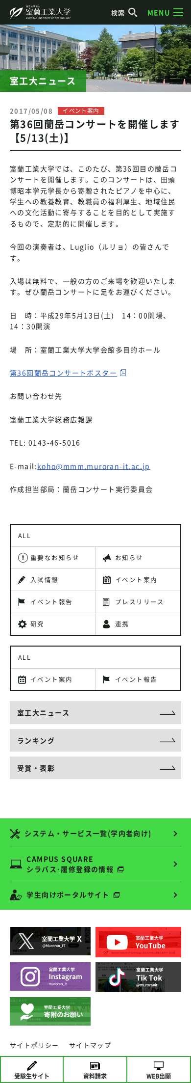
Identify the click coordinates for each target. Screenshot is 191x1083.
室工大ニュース (43, 712)
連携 (122, 623)
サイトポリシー (34, 1045)
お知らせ (129, 557)
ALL (24, 535)
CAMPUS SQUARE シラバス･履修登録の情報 (70, 864)
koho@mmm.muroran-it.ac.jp (93, 466)
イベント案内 (136, 579)
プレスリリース (140, 601)
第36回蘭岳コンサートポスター (63, 373)
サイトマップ (90, 1045)
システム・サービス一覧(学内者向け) (87, 833)
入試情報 (44, 579)
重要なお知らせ (55, 557)
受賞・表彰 (36, 768)
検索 (118, 12)
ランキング (36, 740)
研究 (37, 623)
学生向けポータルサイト (67, 894)
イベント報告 (51, 601)
